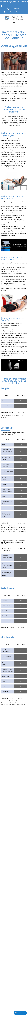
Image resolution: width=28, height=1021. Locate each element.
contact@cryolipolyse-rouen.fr (15, 12)
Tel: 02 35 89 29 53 (14, 9)
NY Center (22, 1013)
